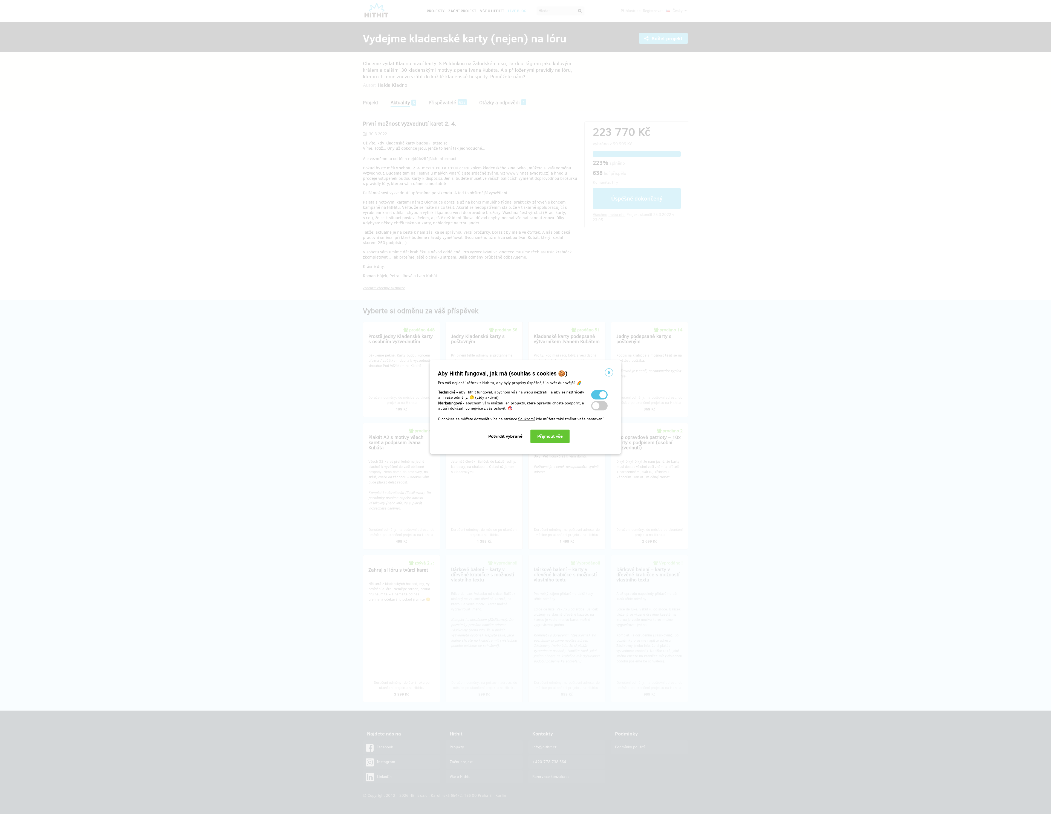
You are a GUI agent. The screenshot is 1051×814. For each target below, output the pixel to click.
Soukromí (526, 419)
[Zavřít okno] (609, 372)
